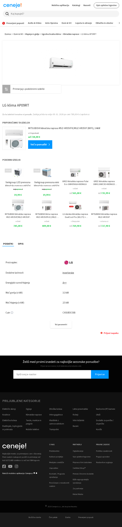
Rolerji (75, 414)
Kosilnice (6, 414)
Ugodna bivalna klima (51, 34)
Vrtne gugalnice (56, 414)
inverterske (68, 273)
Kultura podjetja (56, 456)
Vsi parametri (61, 324)
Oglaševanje (78, 451)
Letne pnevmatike (80, 409)
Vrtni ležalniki (78, 420)
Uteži (98, 414)
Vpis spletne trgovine (106, 5)
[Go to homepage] (12, 5)
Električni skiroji (9, 409)
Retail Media (78, 494)
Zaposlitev (53, 468)
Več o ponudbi (38, 144)
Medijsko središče (56, 462)
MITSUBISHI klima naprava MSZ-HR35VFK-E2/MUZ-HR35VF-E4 (46, 216)
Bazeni (75, 426)
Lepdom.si (84, 114)
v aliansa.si (104, 221)
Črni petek (53, 517)
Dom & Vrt (18, 34)
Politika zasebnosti (104, 451)
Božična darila (35, 517)
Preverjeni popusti (85, 517)
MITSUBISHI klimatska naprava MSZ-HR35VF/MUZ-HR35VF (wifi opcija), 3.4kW (18, 216)
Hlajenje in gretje (32, 34)
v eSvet (75, 188)
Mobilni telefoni (32, 429)
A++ (65, 282)
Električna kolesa (9, 420)
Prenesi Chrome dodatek (83, 473)
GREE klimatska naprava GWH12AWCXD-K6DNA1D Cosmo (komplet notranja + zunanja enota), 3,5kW (104, 183)
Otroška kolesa (55, 409)
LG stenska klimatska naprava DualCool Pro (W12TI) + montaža (75, 216)
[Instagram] (16, 466)
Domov (8, 34)
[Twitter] (10, 466)
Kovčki (99, 429)
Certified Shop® (79, 468)
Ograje (29, 409)
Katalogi (76, 5)
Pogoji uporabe (102, 456)
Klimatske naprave (71, 34)
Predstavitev (54, 451)
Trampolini (54, 429)
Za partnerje (78, 488)
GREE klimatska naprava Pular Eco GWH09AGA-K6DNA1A (75, 183)
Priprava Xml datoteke (82, 462)
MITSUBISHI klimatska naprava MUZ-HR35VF (104, 215)
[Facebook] (4, 466)
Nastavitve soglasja (104, 462)
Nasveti (87, 5)
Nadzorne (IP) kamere (105, 409)
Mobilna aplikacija (60, 5)
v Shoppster (75, 221)
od (75, 193)
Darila (67, 517)
